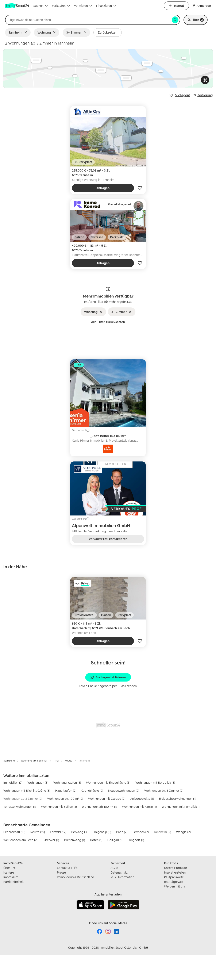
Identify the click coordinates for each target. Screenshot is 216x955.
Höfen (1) (96, 840)
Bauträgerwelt (173, 881)
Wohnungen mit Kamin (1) (139, 806)
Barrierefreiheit (13, 881)
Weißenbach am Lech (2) (20, 840)
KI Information (124, 877)
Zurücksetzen (107, 32)
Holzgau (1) (115, 840)
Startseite (9, 760)
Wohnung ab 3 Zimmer (34, 760)
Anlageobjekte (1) (142, 798)
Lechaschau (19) (14, 832)
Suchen (38, 5)
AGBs (114, 868)
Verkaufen (59, 5)
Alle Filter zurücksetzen (108, 322)
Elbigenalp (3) (102, 832)
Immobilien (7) (12, 782)
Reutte (68, 760)
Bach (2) (121, 832)
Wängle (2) (183, 832)
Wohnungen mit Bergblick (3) (155, 782)
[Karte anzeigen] (108, 68)
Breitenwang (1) (74, 840)
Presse (61, 872)
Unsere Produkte (175, 868)
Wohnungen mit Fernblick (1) (181, 806)
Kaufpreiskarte (174, 877)
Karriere (8, 872)
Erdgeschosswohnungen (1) (177, 798)
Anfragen (102, 188)
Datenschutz (119, 872)
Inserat (179, 5)
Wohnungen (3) (37, 782)
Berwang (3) (79, 832)
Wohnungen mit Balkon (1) (59, 806)
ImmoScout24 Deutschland (75, 877)
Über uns (9, 868)
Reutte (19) (37, 832)
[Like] (140, 188)
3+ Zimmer (74, 32)
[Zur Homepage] (17, 5)
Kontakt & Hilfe (67, 868)
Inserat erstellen (175, 872)
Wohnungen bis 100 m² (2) (65, 798)
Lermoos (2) (140, 832)
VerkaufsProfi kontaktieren (108, 539)
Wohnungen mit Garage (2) (106, 798)
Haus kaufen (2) (65, 790)
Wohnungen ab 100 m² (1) (99, 806)
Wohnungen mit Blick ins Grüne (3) (26, 790)
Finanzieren (104, 5)
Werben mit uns (174, 886)
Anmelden (204, 5)
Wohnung (44, 32)
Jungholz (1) (136, 840)
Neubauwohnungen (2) (123, 790)
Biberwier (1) (51, 840)
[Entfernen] (26, 32)
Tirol (56, 760)
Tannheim (15, 32)
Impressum (10, 877)
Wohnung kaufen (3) (67, 782)
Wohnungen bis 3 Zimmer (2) (163, 790)
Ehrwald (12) (58, 832)
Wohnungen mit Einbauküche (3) (108, 782)
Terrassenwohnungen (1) (19, 806)
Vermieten (81, 5)
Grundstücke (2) (92, 790)
